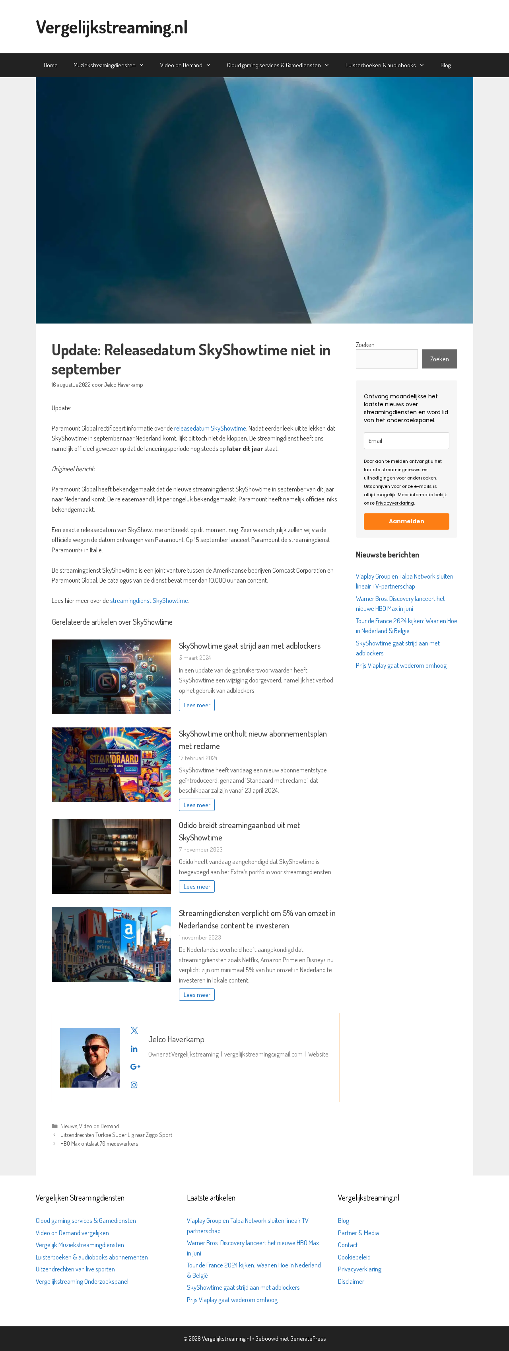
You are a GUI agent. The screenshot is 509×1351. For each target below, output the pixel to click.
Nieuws (68, 1125)
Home (51, 65)
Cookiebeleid (354, 1257)
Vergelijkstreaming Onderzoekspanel (82, 1281)
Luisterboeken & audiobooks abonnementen (92, 1257)
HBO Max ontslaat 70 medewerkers (99, 1143)
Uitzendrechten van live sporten (75, 1269)
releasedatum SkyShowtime (210, 428)
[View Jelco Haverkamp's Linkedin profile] (134, 1048)
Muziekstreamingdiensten (105, 65)
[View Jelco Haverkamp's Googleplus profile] (134, 1066)
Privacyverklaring (395, 503)
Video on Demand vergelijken (72, 1232)
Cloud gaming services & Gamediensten (274, 65)
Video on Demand (181, 65)
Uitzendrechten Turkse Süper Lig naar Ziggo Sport (116, 1134)
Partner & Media (358, 1232)
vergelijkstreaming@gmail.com (263, 1054)
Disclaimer (351, 1281)
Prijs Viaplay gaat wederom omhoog (401, 665)
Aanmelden (406, 521)
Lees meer (197, 705)
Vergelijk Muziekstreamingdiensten (80, 1244)
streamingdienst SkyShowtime (149, 600)
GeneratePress (308, 1338)
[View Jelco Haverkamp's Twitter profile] (134, 1030)
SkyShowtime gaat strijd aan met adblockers (250, 645)
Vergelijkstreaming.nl (112, 26)
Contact (348, 1244)
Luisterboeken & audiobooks (381, 65)
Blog (446, 65)
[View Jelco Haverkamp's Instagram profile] (134, 1084)
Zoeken (365, 344)
